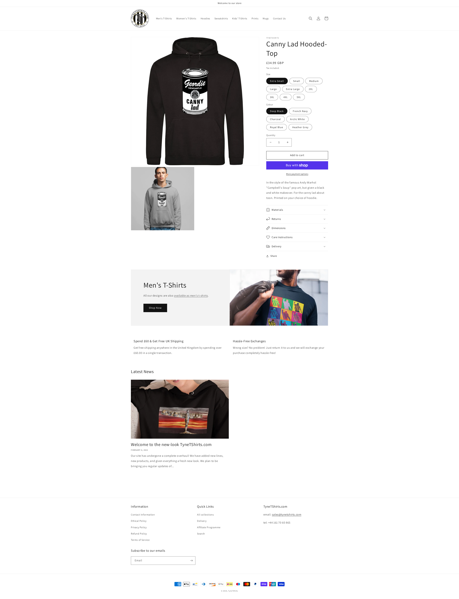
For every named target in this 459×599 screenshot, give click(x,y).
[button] (310, 18)
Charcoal (275, 119)
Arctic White (297, 119)
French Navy (300, 111)
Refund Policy (139, 533)
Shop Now (155, 307)
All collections (205, 514)
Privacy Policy (138, 527)
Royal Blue (276, 127)
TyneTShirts (233, 591)
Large (273, 89)
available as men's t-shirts (191, 295)
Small (296, 81)
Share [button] (273, 255)
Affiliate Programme (208, 527)
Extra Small (277, 81)
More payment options (297, 174)
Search (201, 533)
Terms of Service (140, 539)
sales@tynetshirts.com (286, 514)
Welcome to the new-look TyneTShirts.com (171, 444)
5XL (299, 97)
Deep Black (277, 111)
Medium (314, 81)
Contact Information (143, 514)
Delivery (201, 520)
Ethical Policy (138, 520)
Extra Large (293, 89)
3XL (272, 97)
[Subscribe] (191, 560)
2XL (311, 89)
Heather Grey (300, 127)
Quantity (270, 135)
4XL (285, 97)
